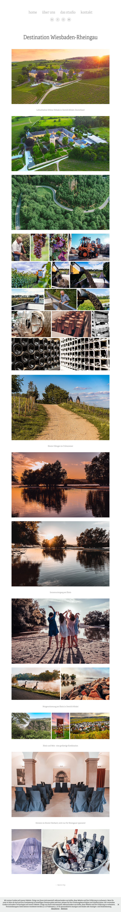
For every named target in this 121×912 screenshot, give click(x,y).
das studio (68, 12)
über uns (48, 12)
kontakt (86, 12)
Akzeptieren (55, 909)
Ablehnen (64, 909)
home (33, 12)
